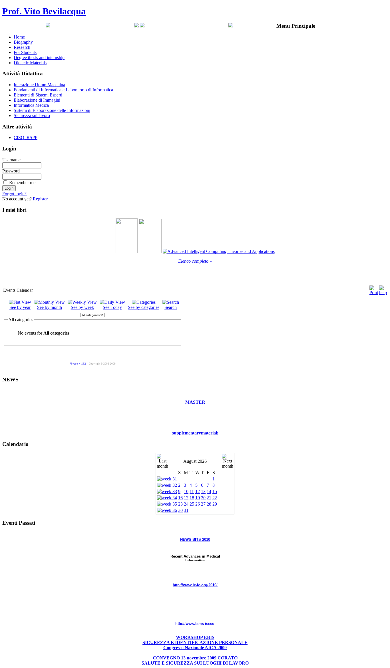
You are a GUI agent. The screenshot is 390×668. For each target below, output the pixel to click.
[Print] (373, 288)
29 (214, 504)
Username (11, 159)
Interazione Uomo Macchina (39, 84)
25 (192, 504)
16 (180, 497)
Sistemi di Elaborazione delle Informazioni (52, 110)
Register (40, 198)
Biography (23, 42)
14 (209, 491)
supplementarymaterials (195, 428)
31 (186, 510)
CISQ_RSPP (25, 137)
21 (209, 497)
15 (214, 491)
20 (203, 497)
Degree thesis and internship (39, 57)
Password (11, 170)
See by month (49, 307)
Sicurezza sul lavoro (32, 115)
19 (197, 497)
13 (203, 491)
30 (180, 510)
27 (203, 504)
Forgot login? (14, 193)
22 (214, 497)
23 (180, 504)
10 (186, 491)
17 (186, 497)
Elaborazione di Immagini (37, 100)
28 (209, 504)
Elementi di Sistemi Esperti (38, 94)
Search (170, 307)
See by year (20, 307)
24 (186, 504)
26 (197, 504)
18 (192, 497)
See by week (82, 307)
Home (19, 37)
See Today (112, 307)
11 (192, 491)
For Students (25, 52)
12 (197, 491)
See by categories (143, 307)
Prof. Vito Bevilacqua (44, 11)
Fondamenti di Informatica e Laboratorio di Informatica (63, 89)
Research (22, 47)
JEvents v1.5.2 (78, 363)
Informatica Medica (31, 105)
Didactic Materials (30, 62)
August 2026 (195, 461)
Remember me (22, 182)
